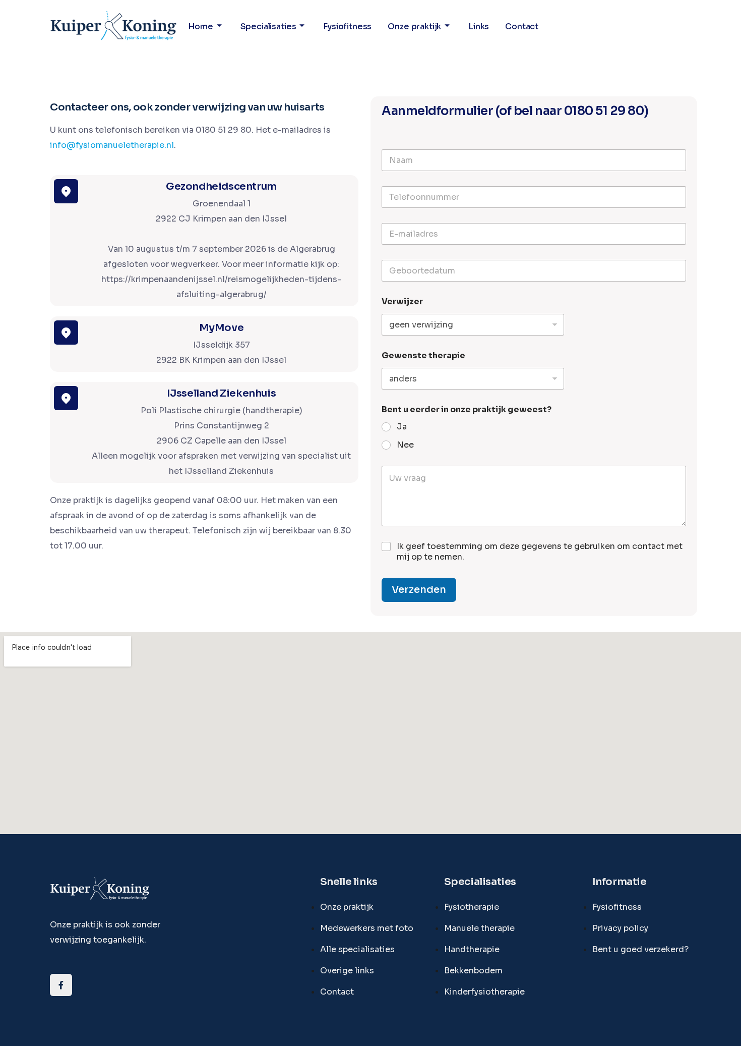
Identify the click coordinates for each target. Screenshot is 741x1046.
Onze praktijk (414, 26)
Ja (402, 427)
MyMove (221, 327)
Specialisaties (268, 26)
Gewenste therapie (423, 355)
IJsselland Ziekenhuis (221, 393)
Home (200, 26)
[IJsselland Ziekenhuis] (66, 398)
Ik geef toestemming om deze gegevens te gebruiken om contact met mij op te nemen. (540, 551)
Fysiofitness (347, 26)
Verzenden (419, 589)
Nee (405, 445)
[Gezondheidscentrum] (66, 191)
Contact (521, 26)
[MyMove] (66, 332)
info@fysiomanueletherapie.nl (112, 145)
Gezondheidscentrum (221, 186)
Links (478, 26)
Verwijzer (402, 301)
